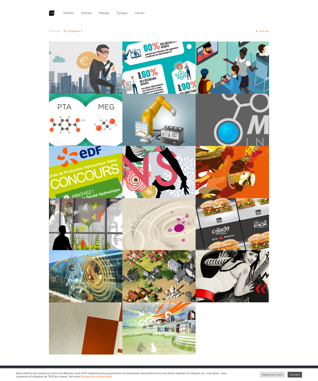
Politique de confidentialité (96, 376)
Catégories (73, 31)
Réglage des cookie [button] (272, 374)
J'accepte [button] (295, 374)
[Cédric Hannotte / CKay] (51, 13)
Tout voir (264, 31)
